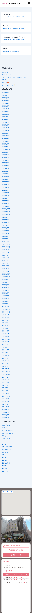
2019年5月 (5, 325)
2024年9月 (5, 152)
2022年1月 (5, 239)
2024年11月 (6, 146)
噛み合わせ (5, 452)
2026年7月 (5, 95)
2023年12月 (6, 176)
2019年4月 (5, 328)
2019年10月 (6, 312)
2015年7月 (5, 404)
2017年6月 (5, 382)
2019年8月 (5, 317)
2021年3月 (5, 266)
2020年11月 (6, 276)
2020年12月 (6, 274)
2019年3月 (5, 331)
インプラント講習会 (7, 433)
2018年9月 (5, 344)
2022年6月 (5, 225)
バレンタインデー (8, 26)
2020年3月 (5, 298)
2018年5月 (5, 355)
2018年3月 (5, 360)
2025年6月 (5, 130)
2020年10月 (6, 279)
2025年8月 (5, 125)
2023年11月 (6, 179)
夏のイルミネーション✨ (9, 85)
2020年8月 (5, 285)
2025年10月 (6, 119)
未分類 (22, 28)
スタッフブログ (16, 28)
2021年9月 (5, 249)
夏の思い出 (5, 72)
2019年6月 (5, 322)
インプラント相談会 (7, 430)
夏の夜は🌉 (5, 82)
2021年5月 (5, 260)
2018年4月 (5, 358)
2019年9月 (5, 314)
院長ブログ (5, 471)
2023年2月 (5, 203)
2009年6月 (5, 412)
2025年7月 (5, 127)
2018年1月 (5, 366)
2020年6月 (5, 290)
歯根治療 (4, 460)
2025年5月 (5, 133)
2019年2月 (5, 333)
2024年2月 (5, 171)
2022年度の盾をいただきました (14, 37)
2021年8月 (5, 252)
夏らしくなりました (7, 75)
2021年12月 (6, 241)
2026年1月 (5, 111)
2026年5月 (5, 100)
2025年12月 (6, 114)
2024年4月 (5, 165)
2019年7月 (5, 320)
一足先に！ (6, 14)
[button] (28, 3)
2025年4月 (5, 135)
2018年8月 (5, 347)
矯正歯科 (4, 465)
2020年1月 (5, 303)
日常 (3, 455)
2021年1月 (5, 271)
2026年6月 (5, 98)
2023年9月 (5, 184)
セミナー (4, 441)
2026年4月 (5, 103)
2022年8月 (5, 220)
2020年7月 (5, 287)
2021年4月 (5, 263)
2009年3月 (5, 415)
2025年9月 (5, 122)
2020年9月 (5, 282)
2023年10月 (6, 182)
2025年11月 (6, 116)
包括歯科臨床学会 (7, 446)
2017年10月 (6, 374)
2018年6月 (5, 352)
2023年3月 (5, 201)
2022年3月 (5, 233)
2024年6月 (5, 160)
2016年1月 (5, 398)
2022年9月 (5, 217)
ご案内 (4, 436)
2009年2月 (5, 417)
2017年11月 (6, 371)
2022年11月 (6, 211)
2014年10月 (6, 407)
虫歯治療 (4, 468)
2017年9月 (5, 377)
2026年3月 (5, 106)
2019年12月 (6, 306)
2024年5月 (5, 163)
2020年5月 (5, 293)
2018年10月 (6, 341)
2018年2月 (5, 363)
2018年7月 (5, 350)
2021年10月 (6, 247)
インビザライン (6, 425)
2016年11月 (6, 396)
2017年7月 (5, 379)
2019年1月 (5, 336)
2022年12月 (6, 209)
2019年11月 (6, 309)
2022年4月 (5, 230)
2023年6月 (5, 192)
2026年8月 (5, 92)
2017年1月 (5, 393)
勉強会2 (5, 48)
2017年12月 (6, 369)
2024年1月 (5, 173)
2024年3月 (5, 168)
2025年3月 (5, 138)
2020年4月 (5, 295)
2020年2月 (5, 301)
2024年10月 (6, 149)
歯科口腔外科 (6, 463)
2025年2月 (5, 141)
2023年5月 (5, 195)
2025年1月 (5, 144)
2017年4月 (5, 388)
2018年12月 (6, 339)
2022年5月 (5, 228)
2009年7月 (5, 409)
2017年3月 (5, 390)
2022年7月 (5, 222)
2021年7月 (5, 255)
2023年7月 (5, 190)
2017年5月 (5, 385)
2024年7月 (5, 157)
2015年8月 (5, 401)
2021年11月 (6, 244)
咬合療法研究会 (6, 449)
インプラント (5, 427)
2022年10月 (6, 214)
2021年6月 (5, 257)
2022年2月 (5, 236)
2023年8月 (5, 187)
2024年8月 (5, 154)
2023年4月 (5, 198)
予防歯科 (4, 444)
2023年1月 (5, 206)
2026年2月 (5, 108)
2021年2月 (5, 268)
